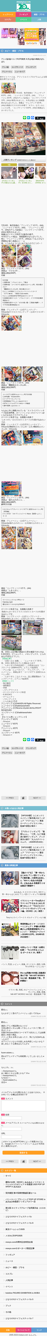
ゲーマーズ (8, 692)
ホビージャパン (30, 990)
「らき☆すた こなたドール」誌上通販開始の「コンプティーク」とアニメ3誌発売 (23, 677)
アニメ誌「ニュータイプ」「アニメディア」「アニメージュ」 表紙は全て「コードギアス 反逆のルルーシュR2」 (23, 672)
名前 (7, 1115)
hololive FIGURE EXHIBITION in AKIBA (23, 1293)
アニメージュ (7, 71)
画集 (38, 992)
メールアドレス (12, 1123)
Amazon (6, 721)
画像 (23, 964)
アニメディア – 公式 (15, 310)
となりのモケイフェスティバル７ (20, 1318)
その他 (8, 1312)
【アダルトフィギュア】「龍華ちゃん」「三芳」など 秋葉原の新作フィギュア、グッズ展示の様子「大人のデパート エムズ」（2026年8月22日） (32, 836)
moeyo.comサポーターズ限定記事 (20, 1248)
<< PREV (10, 798)
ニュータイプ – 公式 (15, 424)
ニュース (9, 1261)
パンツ (4, 964)
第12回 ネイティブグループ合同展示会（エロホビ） (26, 1209)
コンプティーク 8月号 (22, 108)
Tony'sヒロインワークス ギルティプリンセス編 (26, 917)
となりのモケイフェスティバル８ (20, 1223)
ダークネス (31, 964)
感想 (38, 964)
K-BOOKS (7, 694)
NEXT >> (37, 798)
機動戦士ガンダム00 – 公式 (21, 427)
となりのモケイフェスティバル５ (20, 1299)
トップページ (8, 14)
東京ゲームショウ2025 (15, 1229)
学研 (5, 688)
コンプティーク (17, 67)
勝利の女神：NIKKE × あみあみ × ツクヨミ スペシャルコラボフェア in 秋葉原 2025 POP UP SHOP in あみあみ (25, 1184)
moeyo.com (23, 1335)
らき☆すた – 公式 (17, 619)
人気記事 (9, 1280)
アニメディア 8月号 (33, 103)
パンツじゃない (24, 413)
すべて (8, 1176)
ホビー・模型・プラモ (15, 1267)
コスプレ (7, 19)
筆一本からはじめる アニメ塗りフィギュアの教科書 (24, 894)
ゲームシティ (8, 697)
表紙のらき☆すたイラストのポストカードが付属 (22, 612)
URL (3, 1133)
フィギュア (23, 14)
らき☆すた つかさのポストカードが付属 (19, 420)
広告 (8, 1330)
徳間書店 (7, 685)
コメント (9, 1099)
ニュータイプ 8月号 (22, 95)
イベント (23, 19)
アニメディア (31, 67)
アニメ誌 (5, 67)
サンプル (32, 992)
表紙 (21, 990)
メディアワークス (10, 690)
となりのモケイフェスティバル (19, 1216)
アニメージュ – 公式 (15, 521)
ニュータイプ (20, 71)
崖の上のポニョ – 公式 (19, 523)
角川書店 (7, 683)
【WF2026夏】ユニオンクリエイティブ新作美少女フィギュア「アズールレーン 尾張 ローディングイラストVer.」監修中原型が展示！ (32, 820)
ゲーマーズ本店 (19, 692)
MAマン (42, 892)
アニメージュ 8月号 (15, 239)
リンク (39, 1330)
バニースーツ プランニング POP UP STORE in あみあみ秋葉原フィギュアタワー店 (25, 1200)
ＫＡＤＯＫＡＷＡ (30, 892)
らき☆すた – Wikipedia (35, 619)
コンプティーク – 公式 (16, 616)
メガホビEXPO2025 (14, 1236)
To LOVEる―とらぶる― (35, 966)
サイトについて (23, 1330)
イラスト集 (13, 990)
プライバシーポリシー (22, 1144)
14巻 (43, 964)
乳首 (10, 964)
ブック (8, 1306)
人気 (39, 19)
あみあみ (18, 892)
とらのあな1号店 (10, 701)
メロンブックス (9, 699)
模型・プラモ (39, 14)
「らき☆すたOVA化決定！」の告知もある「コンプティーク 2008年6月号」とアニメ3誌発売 (23, 666)
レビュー (16, 964)
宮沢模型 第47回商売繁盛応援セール (21, 1193)
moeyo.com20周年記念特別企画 (19, 1242)
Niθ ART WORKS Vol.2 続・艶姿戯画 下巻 (28, 994)
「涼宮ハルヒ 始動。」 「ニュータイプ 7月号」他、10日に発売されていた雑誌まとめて (22, 662)
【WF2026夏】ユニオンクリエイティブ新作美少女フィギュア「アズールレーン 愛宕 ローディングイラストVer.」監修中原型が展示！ (32, 852)
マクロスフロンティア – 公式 (22, 312)
